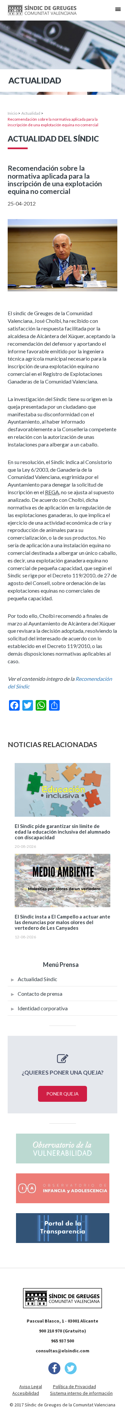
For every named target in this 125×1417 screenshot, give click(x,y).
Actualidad (30, 113)
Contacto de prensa (40, 993)
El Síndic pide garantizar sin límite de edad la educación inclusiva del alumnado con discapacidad (62, 831)
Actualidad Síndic (37, 979)
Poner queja (62, 1093)
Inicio (12, 113)
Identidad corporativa (43, 1008)
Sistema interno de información (81, 1393)
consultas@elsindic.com (62, 1351)
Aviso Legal (30, 1386)
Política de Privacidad (74, 1386)
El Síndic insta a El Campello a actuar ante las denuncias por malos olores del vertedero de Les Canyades (62, 922)
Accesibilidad (25, 1393)
